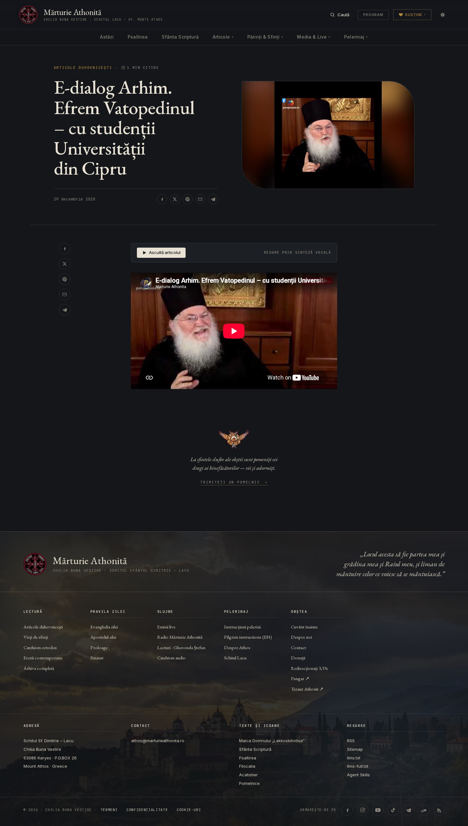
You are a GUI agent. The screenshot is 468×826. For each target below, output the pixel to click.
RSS (351, 740)
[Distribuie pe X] (175, 199)
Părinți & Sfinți (265, 37)
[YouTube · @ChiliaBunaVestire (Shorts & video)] (378, 810)
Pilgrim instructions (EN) (248, 637)
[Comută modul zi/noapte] (442, 14)
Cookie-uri (189, 810)
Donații (298, 658)
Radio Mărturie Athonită (179, 637)
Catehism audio (171, 658)
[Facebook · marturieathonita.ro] (347, 810)
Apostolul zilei (103, 637)
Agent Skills (358, 774)
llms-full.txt (357, 766)
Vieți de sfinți (36, 637)
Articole (223, 37)
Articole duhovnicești (83, 67)
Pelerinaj (356, 37)
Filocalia (247, 766)
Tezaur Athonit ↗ (307, 689)
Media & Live (313, 37)
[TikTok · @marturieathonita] (393, 810)
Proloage (99, 647)
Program (373, 14)
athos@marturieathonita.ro (157, 740)
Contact (298, 647)
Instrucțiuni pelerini (242, 627)
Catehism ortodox (40, 647)
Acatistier (248, 774)
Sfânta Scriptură (180, 37)
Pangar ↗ (300, 678)
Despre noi (301, 637)
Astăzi (107, 37)
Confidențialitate (147, 810)
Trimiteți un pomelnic (234, 482)
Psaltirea (138, 37)
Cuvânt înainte (304, 627)
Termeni (109, 810)
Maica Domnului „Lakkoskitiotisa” (272, 740)
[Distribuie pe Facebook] (162, 199)
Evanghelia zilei (104, 627)
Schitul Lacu (235, 658)
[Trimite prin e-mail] (200, 199)
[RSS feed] (439, 810)
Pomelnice (249, 783)
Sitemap (355, 749)
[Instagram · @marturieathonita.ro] (362, 810)
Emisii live (166, 627)
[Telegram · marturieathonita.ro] (408, 810)
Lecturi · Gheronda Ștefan (181, 647)
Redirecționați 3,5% (309, 668)
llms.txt (353, 757)
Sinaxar (97, 658)
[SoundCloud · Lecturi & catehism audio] (423, 810)
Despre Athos (237, 647)
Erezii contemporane (43, 658)
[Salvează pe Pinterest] (187, 199)
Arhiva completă (39, 668)
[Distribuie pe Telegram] (213, 199)
